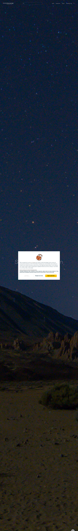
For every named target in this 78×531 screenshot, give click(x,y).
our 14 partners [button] (33, 262)
